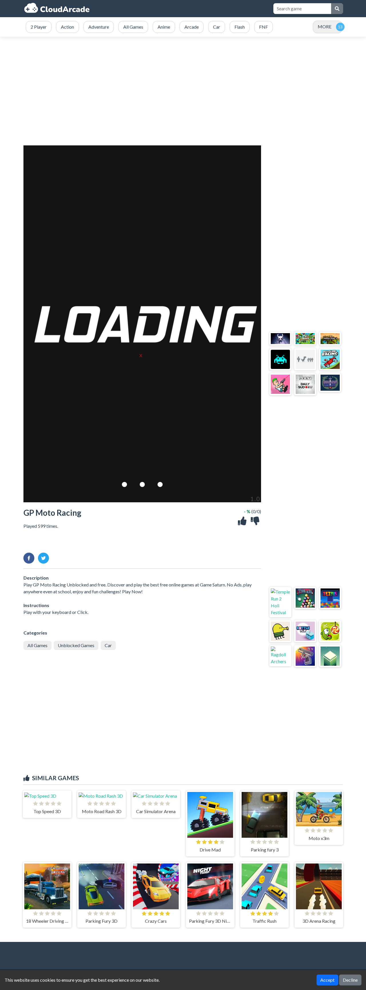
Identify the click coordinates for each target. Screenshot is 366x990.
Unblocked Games (76, 645)
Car (108, 645)
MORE (324, 26)
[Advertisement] (183, 91)
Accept (327, 980)
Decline (350, 980)
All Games (37, 645)
